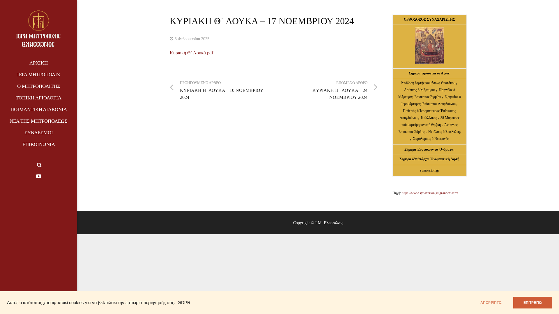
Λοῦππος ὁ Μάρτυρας (420, 90)
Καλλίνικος (429, 118)
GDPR (184, 302)
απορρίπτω (491, 303)
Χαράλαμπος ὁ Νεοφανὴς (431, 139)
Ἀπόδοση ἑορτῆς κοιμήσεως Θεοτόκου (428, 83)
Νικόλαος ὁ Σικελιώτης (444, 132)
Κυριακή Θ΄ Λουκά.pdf (191, 52)
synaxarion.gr (429, 170)
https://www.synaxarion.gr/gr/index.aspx (430, 193)
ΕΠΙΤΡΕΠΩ (532, 303)
